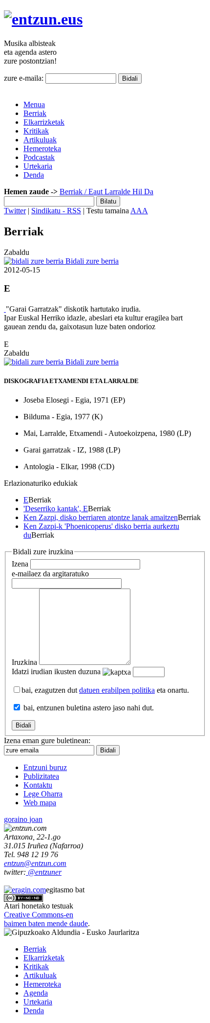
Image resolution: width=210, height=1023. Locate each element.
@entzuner (44, 872)
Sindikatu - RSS (56, 210)
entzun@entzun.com (35, 863)
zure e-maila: (23, 78)
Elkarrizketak (43, 122)
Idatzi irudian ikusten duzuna (56, 671)
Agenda (35, 993)
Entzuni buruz (45, 767)
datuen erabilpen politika (117, 690)
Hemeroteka (42, 148)
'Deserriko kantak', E (55, 508)
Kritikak (36, 131)
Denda (33, 175)
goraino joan (23, 819)
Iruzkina (24, 662)
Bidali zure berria (91, 261)
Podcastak (39, 157)
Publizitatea (41, 776)
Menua (34, 104)
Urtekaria (37, 166)
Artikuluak (40, 140)
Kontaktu (37, 785)
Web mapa (39, 802)
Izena (20, 564)
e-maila (50, 573)
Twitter (15, 210)
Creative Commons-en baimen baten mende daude (46, 919)
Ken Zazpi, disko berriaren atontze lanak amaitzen (100, 517)
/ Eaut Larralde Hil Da (118, 191)
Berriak (34, 113)
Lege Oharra (43, 794)
